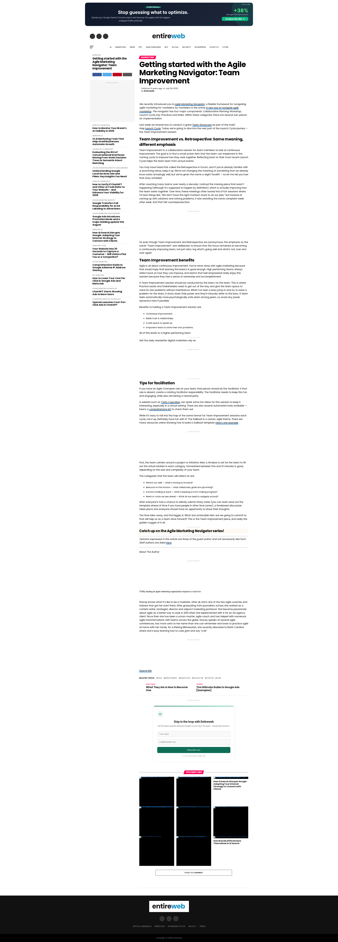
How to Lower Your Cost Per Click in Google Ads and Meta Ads (108, 281)
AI (111, 47)
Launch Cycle (153, 128)
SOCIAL (175, 47)
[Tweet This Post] (107, 74)
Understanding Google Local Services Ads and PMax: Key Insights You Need (109, 174)
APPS (96, 288)
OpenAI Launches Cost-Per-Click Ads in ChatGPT (109, 303)
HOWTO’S (214, 47)
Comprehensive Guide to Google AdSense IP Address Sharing (109, 268)
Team (218, 678)
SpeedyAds (160, 926)
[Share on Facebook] (97, 74)
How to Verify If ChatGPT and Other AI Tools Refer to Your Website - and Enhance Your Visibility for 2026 (108, 190)
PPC (140, 47)
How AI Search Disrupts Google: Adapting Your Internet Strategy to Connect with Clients (106, 236)
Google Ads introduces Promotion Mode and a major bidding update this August (108, 220)
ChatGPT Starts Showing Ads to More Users (107, 293)
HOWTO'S (95, 125)
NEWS (132, 47)
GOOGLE (95, 168)
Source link (145, 670)
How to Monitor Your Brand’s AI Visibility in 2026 (109, 129)
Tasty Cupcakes (170, 402)
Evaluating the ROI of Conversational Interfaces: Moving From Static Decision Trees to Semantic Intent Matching (109, 157)
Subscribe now (193, 750)
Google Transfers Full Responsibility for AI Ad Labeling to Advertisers (106, 206)
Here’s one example (226, 422)
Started (210, 678)
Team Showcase (202, 124)
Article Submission (142, 926)
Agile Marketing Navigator (190, 104)
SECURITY (186, 47)
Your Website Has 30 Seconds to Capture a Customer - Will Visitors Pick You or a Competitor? (109, 252)
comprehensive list (160, 409)
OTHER (225, 47)
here (168, 542)
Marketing (185, 678)
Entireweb (149, 91)
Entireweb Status (176, 926)
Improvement (170, 678)
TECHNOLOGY (97, 149)
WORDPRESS (200, 47)
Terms (202, 926)
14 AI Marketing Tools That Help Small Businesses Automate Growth (108, 142)
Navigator (198, 678)
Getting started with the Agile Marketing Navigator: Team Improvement (109, 63)
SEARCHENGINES (153, 47)
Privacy (192, 926)
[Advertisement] (112, 102)
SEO (166, 47)
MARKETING (120, 47)
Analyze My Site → (235, 19)
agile (159, 678)
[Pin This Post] (117, 74)
